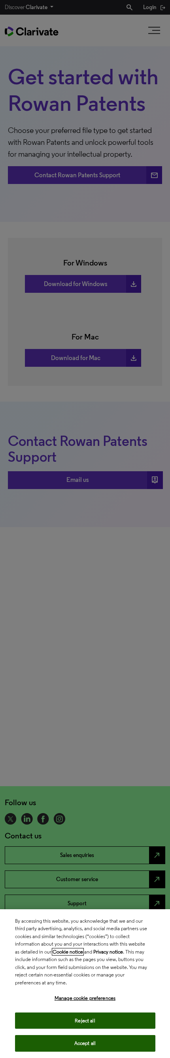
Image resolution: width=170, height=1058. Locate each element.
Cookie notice (68, 952)
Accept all (85, 1043)
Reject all (85, 1021)
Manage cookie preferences (85, 998)
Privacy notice (108, 952)
